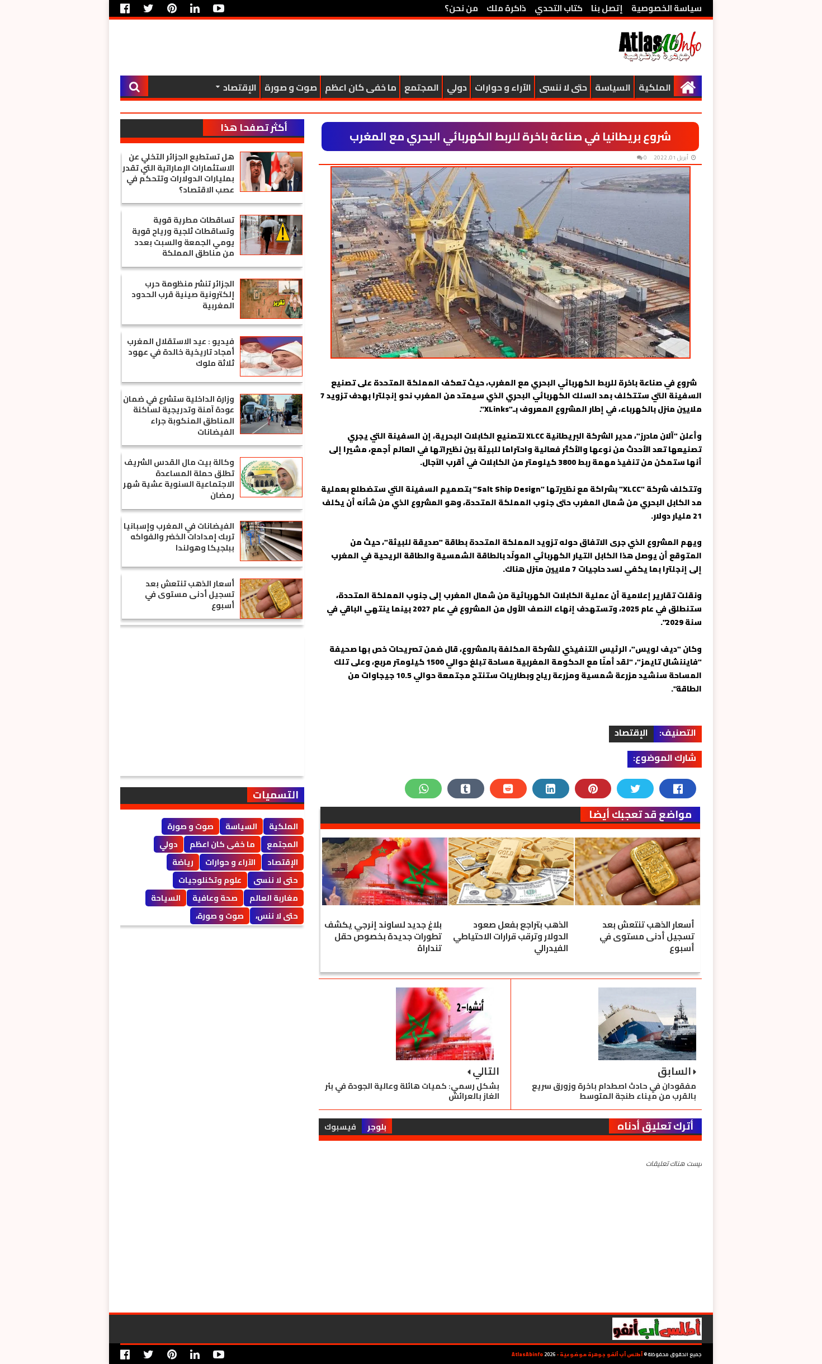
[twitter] (148, 8)
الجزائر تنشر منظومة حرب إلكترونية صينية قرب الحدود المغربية (182, 294)
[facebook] (127, 8)
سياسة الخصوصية (666, 8)
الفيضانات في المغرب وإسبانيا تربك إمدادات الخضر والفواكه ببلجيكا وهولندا (179, 537)
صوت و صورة (290, 87)
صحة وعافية (215, 898)
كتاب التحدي (559, 8)
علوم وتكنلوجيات (210, 880)
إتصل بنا (607, 8)
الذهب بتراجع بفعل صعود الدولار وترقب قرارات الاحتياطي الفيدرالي (510, 936)
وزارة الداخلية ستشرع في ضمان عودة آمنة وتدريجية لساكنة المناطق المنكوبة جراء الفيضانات (178, 415)
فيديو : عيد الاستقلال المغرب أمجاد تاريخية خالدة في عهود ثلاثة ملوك (180, 352)
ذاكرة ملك (506, 8)
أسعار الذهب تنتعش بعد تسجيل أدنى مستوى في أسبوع (647, 936)
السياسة (613, 87)
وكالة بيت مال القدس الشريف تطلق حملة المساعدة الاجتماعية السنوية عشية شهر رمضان (178, 478)
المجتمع (421, 87)
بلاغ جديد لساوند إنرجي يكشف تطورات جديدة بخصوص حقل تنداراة (383, 936)
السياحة (166, 898)
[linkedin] (195, 8)
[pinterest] (172, 8)
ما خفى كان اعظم (360, 87)
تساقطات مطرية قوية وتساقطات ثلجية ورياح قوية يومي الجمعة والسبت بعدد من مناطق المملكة (183, 236)
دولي (457, 87)
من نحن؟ (461, 8)
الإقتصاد (240, 87)
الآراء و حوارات (503, 87)
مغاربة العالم (273, 898)
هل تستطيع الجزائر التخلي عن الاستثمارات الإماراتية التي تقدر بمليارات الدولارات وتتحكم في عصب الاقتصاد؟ (178, 173)
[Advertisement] (323, 47)
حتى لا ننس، (277, 916)
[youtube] (218, 8)
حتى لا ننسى (563, 87)
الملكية (655, 87)
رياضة (182, 862)
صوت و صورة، (220, 916)
